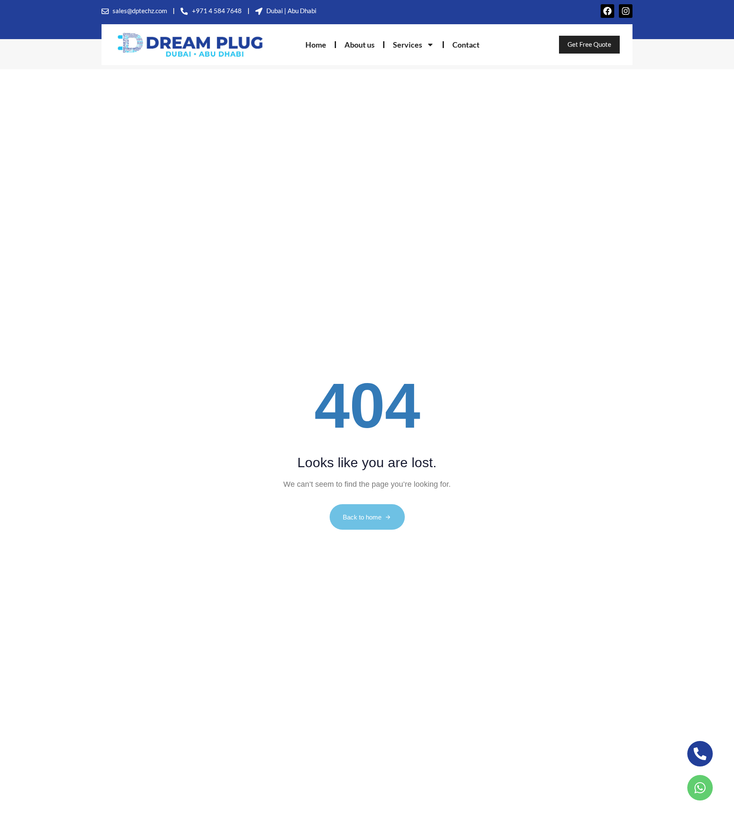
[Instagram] (625, 11)
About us (359, 44)
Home (315, 44)
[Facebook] (607, 11)
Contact (466, 44)
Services (407, 44)
